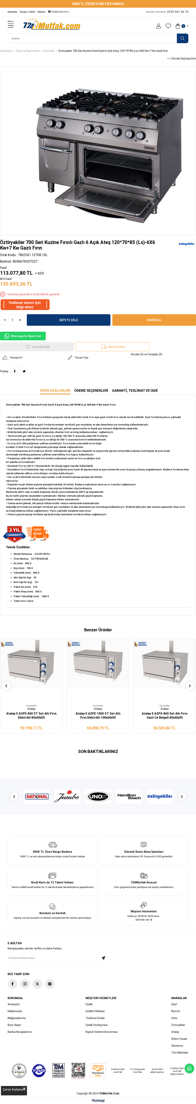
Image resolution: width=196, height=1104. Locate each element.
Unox (174, 1018)
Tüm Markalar (179, 1052)
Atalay (175, 1031)
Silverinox (177, 1045)
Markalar (12, 11)
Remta (175, 1011)
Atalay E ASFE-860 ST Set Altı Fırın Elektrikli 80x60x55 (31, 715)
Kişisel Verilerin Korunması (102, 1031)
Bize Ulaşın (14, 1024)
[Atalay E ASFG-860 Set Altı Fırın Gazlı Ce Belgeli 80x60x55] (164, 670)
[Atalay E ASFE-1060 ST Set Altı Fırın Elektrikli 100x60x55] (98, 670)
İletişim (41, 11)
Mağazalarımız (60, 11)
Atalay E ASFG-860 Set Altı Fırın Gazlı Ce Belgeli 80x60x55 (164, 715)
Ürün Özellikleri (55, 390)
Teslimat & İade (95, 1018)
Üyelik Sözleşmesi (97, 1024)
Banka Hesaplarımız (20, 1031)
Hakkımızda (15, 1011)
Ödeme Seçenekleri (91, 390)
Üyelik (89, 1004)
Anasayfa (14, 1004)
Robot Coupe (179, 1038)
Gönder (103, 958)
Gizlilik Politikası (95, 1011)
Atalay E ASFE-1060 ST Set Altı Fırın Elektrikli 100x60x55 (98, 715)
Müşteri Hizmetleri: (167, 11)
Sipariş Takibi (27, 11)
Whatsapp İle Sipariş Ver (26, 336)
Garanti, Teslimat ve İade (135, 390)
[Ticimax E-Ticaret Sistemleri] (98, 1101)
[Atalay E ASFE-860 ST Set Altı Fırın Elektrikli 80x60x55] (31, 670)
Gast (174, 1004)
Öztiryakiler (178, 1024)
